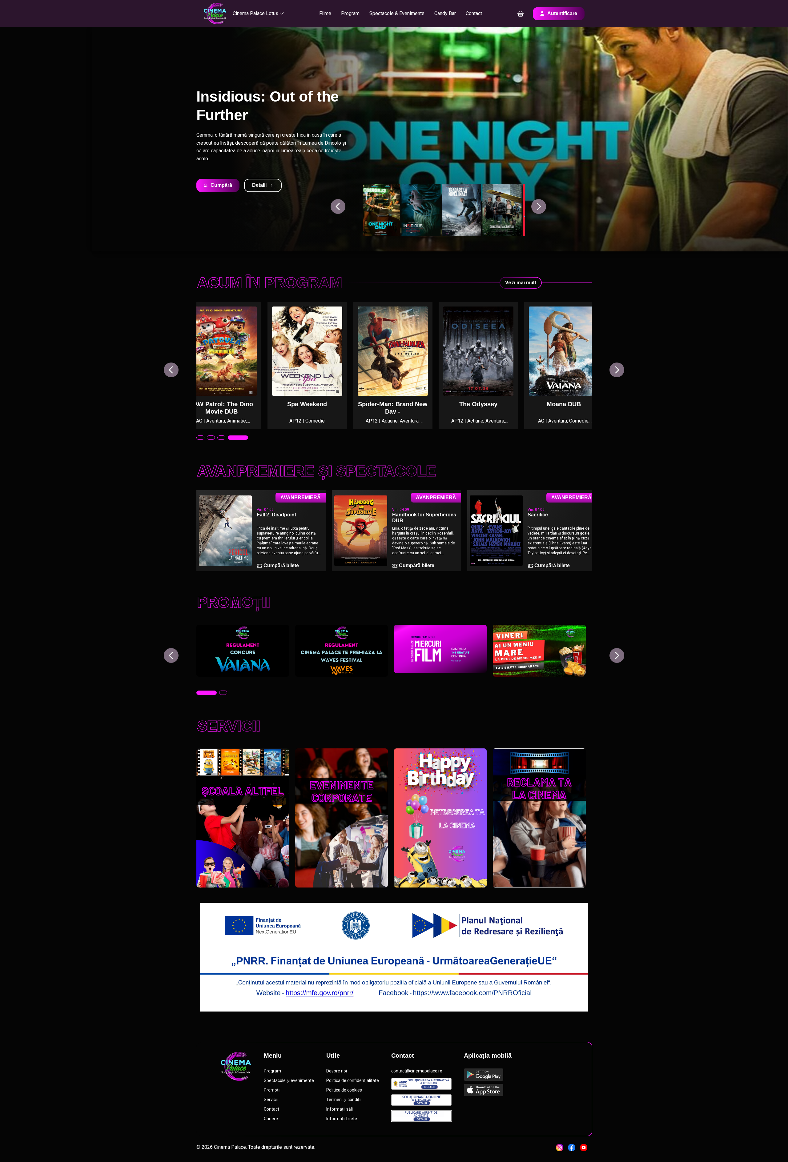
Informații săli (339, 1109)
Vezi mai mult (520, 283)
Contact (474, 13)
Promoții (272, 1090)
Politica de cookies (344, 1090)
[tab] (200, 437)
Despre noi (336, 1070)
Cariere (271, 1118)
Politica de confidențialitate (352, 1080)
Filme (325, 13)
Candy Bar (445, 13)
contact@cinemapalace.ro (416, 1070)
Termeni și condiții (343, 1099)
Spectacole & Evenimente (396, 13)
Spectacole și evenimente (289, 1080)
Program (350, 13)
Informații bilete (341, 1118)
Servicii (271, 1099)
